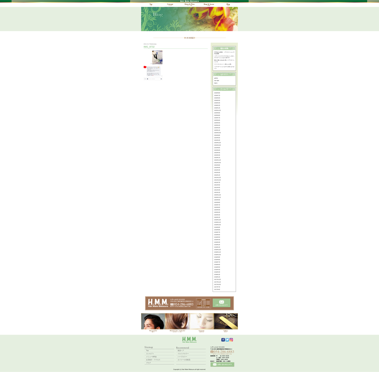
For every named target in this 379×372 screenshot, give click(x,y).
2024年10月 (217, 132)
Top (147, 350)
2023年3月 (217, 155)
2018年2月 (217, 274)
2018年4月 (217, 269)
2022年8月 (217, 165)
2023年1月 (217, 157)
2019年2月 (217, 244)
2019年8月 (217, 229)
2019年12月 (217, 220)
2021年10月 (217, 180)
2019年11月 (217, 222)
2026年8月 (217, 93)
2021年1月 (217, 192)
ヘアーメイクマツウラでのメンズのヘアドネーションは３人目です (224, 56)
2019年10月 (217, 224)
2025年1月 (217, 130)
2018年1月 (217, 277)
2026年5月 (217, 100)
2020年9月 (217, 200)
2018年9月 (217, 257)
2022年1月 (217, 175)
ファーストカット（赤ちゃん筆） (223, 64)
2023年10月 (217, 145)
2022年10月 (217, 162)
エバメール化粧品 (184, 360)
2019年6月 (217, 234)
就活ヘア (181, 350)
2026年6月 (217, 98)
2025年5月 (217, 123)
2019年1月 (217, 247)
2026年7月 (217, 95)
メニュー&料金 (151, 356)
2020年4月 (217, 212)
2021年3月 (217, 190)
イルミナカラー (183, 353)
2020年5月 (217, 210)
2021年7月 (217, 182)
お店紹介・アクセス (153, 360)
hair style (216, 80)
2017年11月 (217, 282)
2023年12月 (217, 142)
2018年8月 (217, 259)
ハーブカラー (182, 356)
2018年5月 (217, 267)
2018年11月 (217, 252)
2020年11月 (217, 197)
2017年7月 (217, 287)
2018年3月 (217, 272)
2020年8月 (217, 202)
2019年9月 (217, 227)
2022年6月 (217, 167)
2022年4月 (217, 170)
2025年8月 (217, 115)
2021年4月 (217, 187)
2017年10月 (217, 284)
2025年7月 (217, 118)
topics (215, 83)
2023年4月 (217, 152)
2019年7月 (217, 232)
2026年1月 (217, 108)
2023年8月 (217, 147)
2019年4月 (217, 239)
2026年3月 (217, 103)
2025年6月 (217, 120)
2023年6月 (217, 150)
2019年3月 (217, 242)
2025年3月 (217, 127)
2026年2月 (217, 105)
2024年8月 (217, 135)
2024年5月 (217, 137)
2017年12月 (217, 279)
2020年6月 (217, 207)
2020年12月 (217, 195)
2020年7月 (217, 205)
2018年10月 (217, 254)
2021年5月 (217, 185)
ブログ (148, 363)
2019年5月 (217, 237)
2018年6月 (217, 264)
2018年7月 (217, 262)
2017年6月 (217, 289)
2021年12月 (217, 177)
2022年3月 (217, 172)
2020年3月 (217, 215)
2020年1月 (217, 217)
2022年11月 (217, 160)
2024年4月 (217, 140)
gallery (216, 78)
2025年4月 (217, 125)
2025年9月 (217, 113)
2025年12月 (217, 110)
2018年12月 (217, 249)
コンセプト (150, 353)
